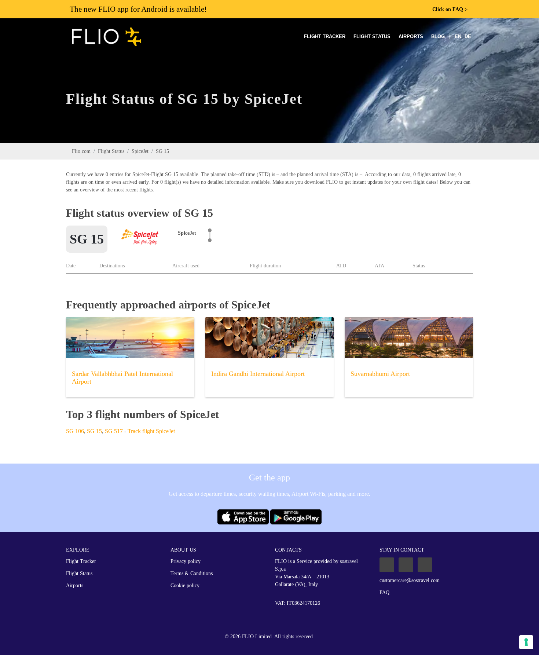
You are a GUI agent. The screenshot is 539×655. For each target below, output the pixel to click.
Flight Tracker (324, 36)
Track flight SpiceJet (151, 431)
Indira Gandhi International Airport (258, 373)
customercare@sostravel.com (410, 580)
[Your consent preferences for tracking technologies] (526, 642)
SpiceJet (140, 151)
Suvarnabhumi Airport (380, 373)
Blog (438, 36)
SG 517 (114, 431)
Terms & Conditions (191, 573)
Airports (411, 36)
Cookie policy (184, 585)
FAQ (384, 592)
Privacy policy (185, 561)
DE (468, 36)
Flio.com (81, 151)
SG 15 (94, 431)
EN (458, 36)
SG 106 (75, 431)
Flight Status (371, 36)
